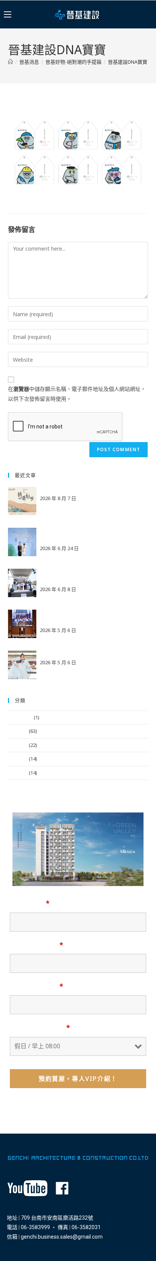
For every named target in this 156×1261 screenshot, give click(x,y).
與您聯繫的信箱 (36, 944)
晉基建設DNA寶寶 (127, 61)
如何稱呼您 (30, 903)
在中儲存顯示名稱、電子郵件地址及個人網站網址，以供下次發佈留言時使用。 (77, 393)
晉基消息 (18, 731)
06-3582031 (86, 1227)
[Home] (10, 61)
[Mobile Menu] (7, 14)
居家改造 (18, 772)
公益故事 (18, 745)
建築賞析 (18, 758)
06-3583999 (35, 1227)
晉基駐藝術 (20, 717)
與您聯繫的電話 (36, 986)
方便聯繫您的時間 (40, 1027)
